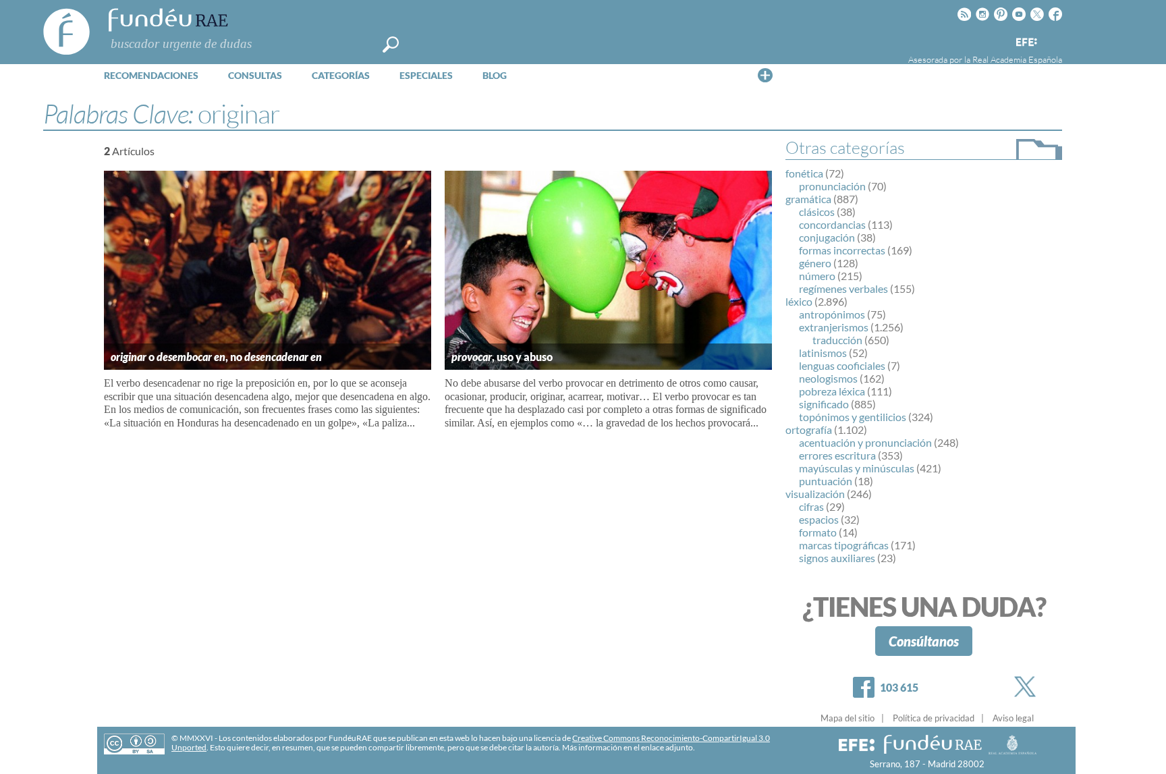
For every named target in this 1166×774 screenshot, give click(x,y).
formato (818, 532)
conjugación (827, 237)
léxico (798, 301)
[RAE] (1053, 40)
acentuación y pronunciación (865, 442)
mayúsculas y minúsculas (856, 468)
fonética (804, 173)
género (815, 262)
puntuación (825, 480)
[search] (391, 44)
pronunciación (832, 185)
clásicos (817, 211)
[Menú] (765, 74)
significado (824, 403)
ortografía (808, 429)
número (817, 275)
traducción (837, 339)
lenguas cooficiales (842, 365)
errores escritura (837, 455)
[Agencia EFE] (1026, 43)
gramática (808, 198)
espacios (819, 519)
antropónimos (832, 314)
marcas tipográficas (844, 544)
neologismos (828, 378)
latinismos (823, 352)
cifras (811, 506)
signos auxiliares (837, 557)
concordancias (832, 224)
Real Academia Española (1017, 59)
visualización (815, 493)
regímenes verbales (843, 288)
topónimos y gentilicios (852, 416)
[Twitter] (1027, 686)
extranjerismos (833, 327)
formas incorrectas (842, 250)
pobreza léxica (832, 391)
